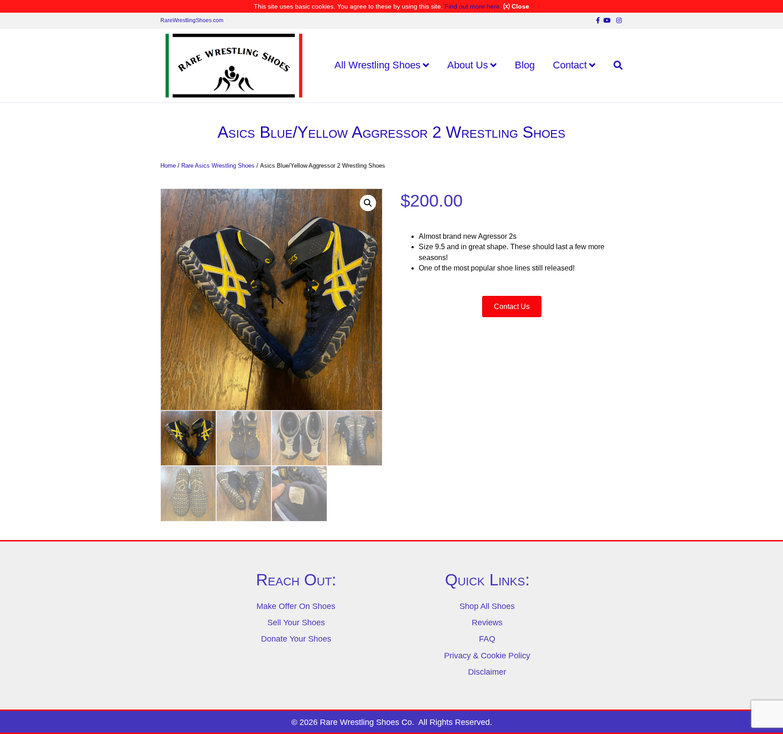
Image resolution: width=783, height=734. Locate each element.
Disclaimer (487, 671)
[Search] (613, 65)
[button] (368, 203)
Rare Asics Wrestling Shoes (218, 165)
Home (168, 165)
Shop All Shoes (487, 606)
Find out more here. (473, 6)
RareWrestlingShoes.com (191, 20)
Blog (525, 65)
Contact (570, 65)
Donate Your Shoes (296, 638)
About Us (467, 65)
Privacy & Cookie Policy (487, 655)
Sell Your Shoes (296, 622)
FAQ (487, 638)
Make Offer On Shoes (295, 606)
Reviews (487, 622)
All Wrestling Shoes (377, 65)
